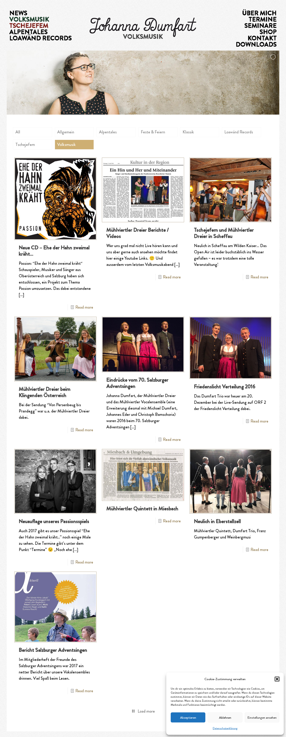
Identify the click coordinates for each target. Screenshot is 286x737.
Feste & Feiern (153, 132)
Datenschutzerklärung (225, 728)
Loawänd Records (238, 132)
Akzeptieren (188, 717)
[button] (277, 679)
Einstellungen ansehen (262, 717)
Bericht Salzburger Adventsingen (53, 650)
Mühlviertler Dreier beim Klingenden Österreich (44, 392)
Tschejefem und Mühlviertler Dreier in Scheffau (224, 233)
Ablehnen (225, 717)
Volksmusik (66, 144)
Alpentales (108, 132)
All (17, 132)
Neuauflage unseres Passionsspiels (54, 521)
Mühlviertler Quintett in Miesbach (142, 508)
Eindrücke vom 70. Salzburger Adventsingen (137, 383)
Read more (84, 307)
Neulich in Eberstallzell (217, 521)
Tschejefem (25, 144)
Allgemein (65, 132)
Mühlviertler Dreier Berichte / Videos (137, 233)
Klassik (188, 132)
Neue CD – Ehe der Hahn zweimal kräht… (54, 251)
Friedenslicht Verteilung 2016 (224, 386)
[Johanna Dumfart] (143, 27)
